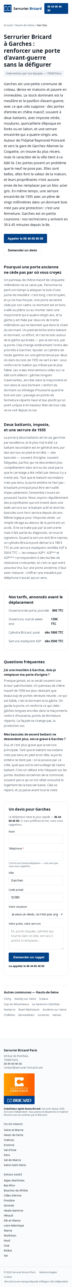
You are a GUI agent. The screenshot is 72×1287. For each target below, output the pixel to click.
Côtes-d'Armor (13, 1195)
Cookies (8, 1277)
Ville (11, 873)
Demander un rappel (28, 957)
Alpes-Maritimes (14, 1180)
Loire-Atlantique (14, 1225)
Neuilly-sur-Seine (25, 999)
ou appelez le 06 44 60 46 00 (26, 966)
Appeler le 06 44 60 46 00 (25, 238)
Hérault (8, 1215)
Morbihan (10, 1235)
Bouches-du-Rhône (16, 1190)
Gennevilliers (26, 1015)
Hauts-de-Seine (25, 25)
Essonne (9, 1145)
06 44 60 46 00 (54, 8)
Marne (8, 1230)
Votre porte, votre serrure (25, 923)
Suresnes (43, 1015)
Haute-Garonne (13, 1210)
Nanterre (9, 1009)
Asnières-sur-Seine (54, 1009)
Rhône (8, 1250)
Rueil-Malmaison (29, 1009)
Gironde (9, 1205)
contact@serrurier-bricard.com (23, 1067)
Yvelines (9, 1140)
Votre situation (18, 906)
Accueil (8, 25)
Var (6, 1255)
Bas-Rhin (9, 1185)
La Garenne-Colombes (46, 1004)
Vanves (56, 1015)
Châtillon (9, 1015)
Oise (6, 1245)
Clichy (7, 999)
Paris (7, 1155)
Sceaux (43, 999)
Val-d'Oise (10, 1150)
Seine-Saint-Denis (15, 1165)
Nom (12, 831)
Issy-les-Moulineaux (16, 1004)
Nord (7, 1240)
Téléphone (16, 848)
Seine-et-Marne (13, 1130)
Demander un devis (22, 250)
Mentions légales (48, 1272)
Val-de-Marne (12, 1160)
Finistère (9, 1200)
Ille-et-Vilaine (12, 1220)
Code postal (16, 890)
